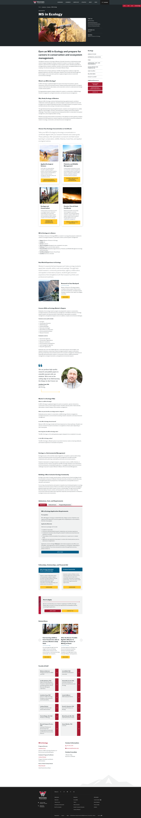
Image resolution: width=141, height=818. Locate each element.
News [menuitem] (96, 2)
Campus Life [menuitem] (76, 2)
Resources (75, 797)
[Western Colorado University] (43, 799)
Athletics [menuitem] (84, 2)
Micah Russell (42, 765)
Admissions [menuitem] (60, 2)
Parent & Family (96, 804)
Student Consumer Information (79, 807)
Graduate (49, 7)
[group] (43, 505)
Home (40, 7)
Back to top (99, 815)
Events (63, 815)
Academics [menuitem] (68, 2)
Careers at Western (77, 809)
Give (132, 5)
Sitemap (94, 815)
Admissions (42, 806)
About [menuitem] (90, 2)
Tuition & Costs (57, 802)
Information (96, 797)
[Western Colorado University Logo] (38, 2)
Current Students (97, 799)
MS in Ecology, (91, 20)
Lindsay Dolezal (42, 757)
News (68, 815)
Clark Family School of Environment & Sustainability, (94, 23)
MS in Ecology (54, 7)
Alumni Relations (97, 802)
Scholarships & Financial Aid (59, 804)
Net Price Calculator (58, 807)
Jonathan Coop (42, 748)
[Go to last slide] (40, 640)
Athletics (95, 807)
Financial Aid (57, 815)
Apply (124, 5)
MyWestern (137, 5)
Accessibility (76, 799)
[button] (104, 2)
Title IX (75, 802)
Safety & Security (77, 804)
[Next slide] (81, 640)
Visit (128, 5)
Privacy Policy (90, 815)
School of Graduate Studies (94, 25)
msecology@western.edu (73, 748)
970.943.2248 (70, 745)
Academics (44, 7)
